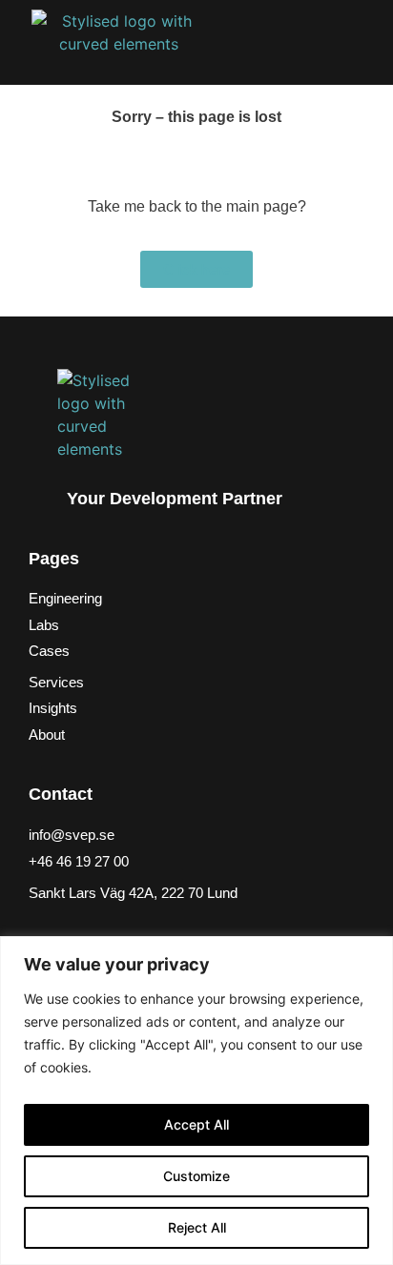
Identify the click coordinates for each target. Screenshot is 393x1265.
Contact (61, 794)
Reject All (197, 1227)
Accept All (196, 1124)
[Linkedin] (47, 931)
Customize (196, 1176)
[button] (337, 43)
